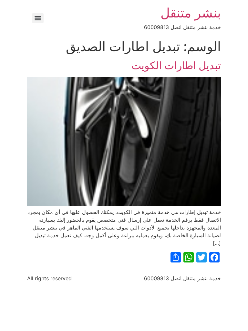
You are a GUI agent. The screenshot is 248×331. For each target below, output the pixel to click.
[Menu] (38, 18)
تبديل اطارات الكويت (176, 65)
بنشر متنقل (190, 13)
